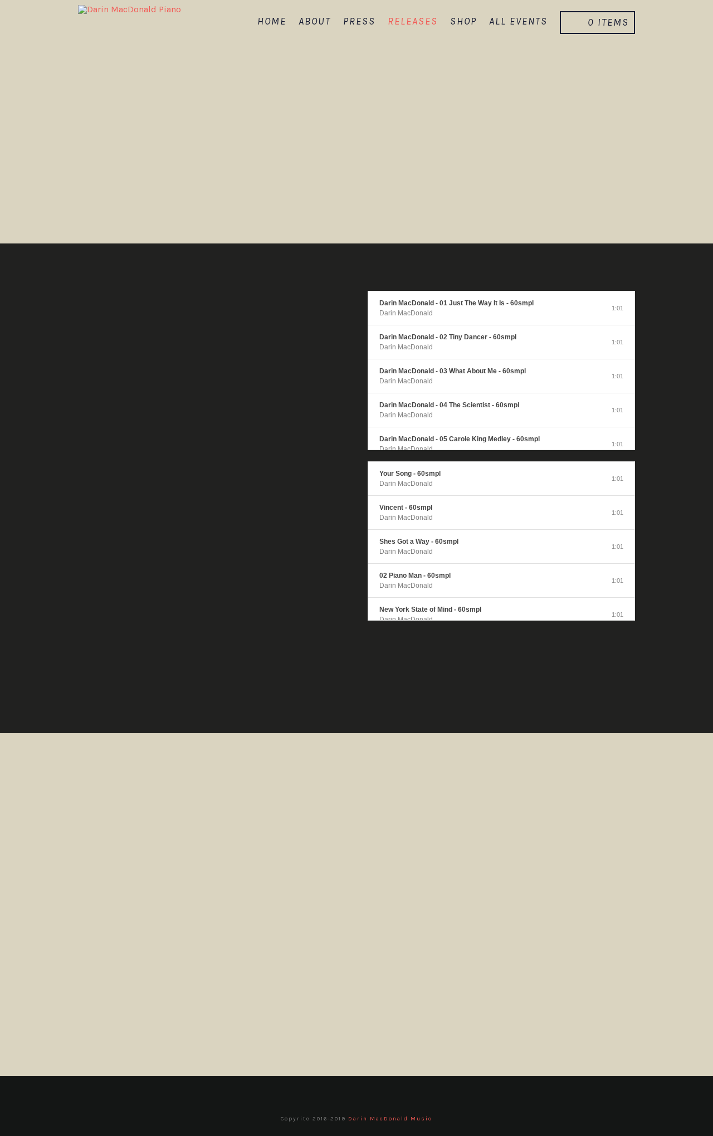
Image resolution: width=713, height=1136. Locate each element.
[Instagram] (391, 1093)
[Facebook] (322, 1093)
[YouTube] (368, 1093)
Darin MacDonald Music (390, 1118)
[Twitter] (345, 1093)
